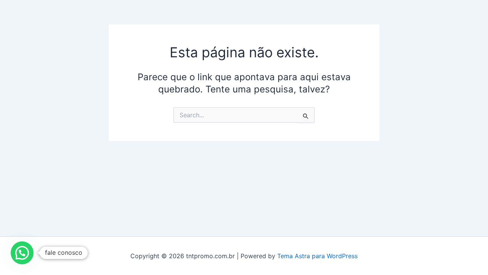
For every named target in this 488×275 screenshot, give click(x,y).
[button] (22, 252)
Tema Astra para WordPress (317, 256)
